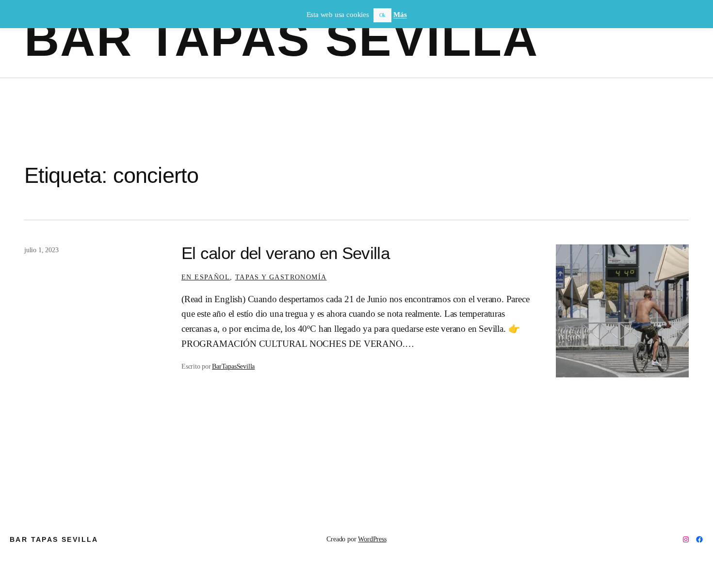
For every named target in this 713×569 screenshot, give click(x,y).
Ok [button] (382, 15)
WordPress (372, 539)
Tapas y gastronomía (281, 277)
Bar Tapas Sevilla (281, 39)
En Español (205, 277)
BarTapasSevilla (233, 366)
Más (399, 14)
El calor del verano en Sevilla (285, 253)
